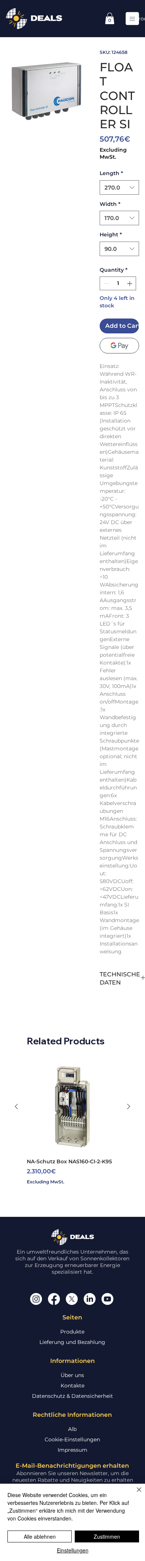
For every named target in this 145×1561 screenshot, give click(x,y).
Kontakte (72, 1385)
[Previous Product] (16, 1106)
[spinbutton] (118, 283)
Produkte (72, 1331)
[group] (72, 1126)
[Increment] (130, 283)
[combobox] (119, 187)
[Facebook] (54, 1299)
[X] (72, 1299)
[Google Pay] (119, 345)
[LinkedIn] (90, 1299)
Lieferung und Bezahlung (72, 1342)
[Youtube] (107, 1299)
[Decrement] (105, 283)
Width (110, 204)
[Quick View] (72, 1106)
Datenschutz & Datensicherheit (72, 1396)
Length (111, 173)
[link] (110, 18)
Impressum (72, 1450)
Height (111, 234)
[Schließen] (135, 1494)
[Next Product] (128, 1106)
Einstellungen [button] (72, 1550)
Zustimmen (107, 1536)
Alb (72, 1429)
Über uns (72, 1375)
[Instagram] (36, 1299)
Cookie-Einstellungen (72, 1439)
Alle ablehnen (40, 1536)
